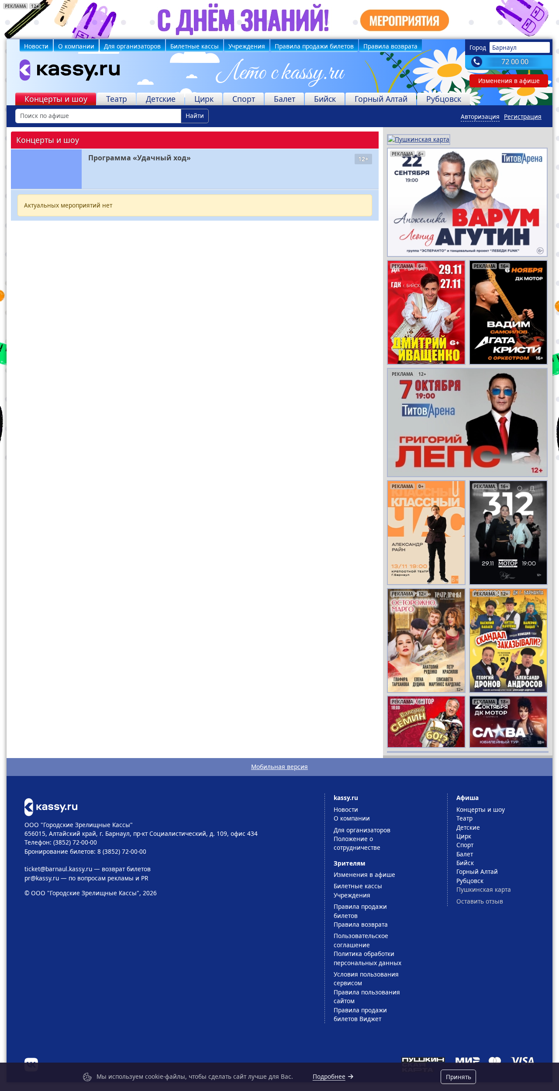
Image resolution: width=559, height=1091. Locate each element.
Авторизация (480, 116)
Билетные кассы (194, 46)
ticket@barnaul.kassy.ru (58, 869)
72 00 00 (514, 61)
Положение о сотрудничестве (357, 843)
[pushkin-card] (418, 139)
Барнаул (504, 47)
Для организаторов (132, 46)
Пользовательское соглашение (361, 940)
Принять (458, 1077)
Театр (116, 99)
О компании (76, 46)
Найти (195, 115)
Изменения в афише (509, 80)
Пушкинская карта (483, 889)
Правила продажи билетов (314, 46)
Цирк (204, 99)
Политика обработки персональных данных (367, 957)
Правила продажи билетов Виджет (360, 1014)
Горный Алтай (381, 99)
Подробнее (329, 1076)
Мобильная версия (279, 766)
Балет (284, 99)
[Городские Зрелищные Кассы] (66, 72)
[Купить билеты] (50, 806)
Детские (161, 99)
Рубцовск (443, 99)
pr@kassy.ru (41, 878)
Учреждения (246, 46)
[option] (467, 202)
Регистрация (523, 116)
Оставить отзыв (479, 901)
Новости (36, 46)
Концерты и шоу (55, 99)
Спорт (243, 99)
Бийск (325, 99)
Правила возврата (390, 46)
